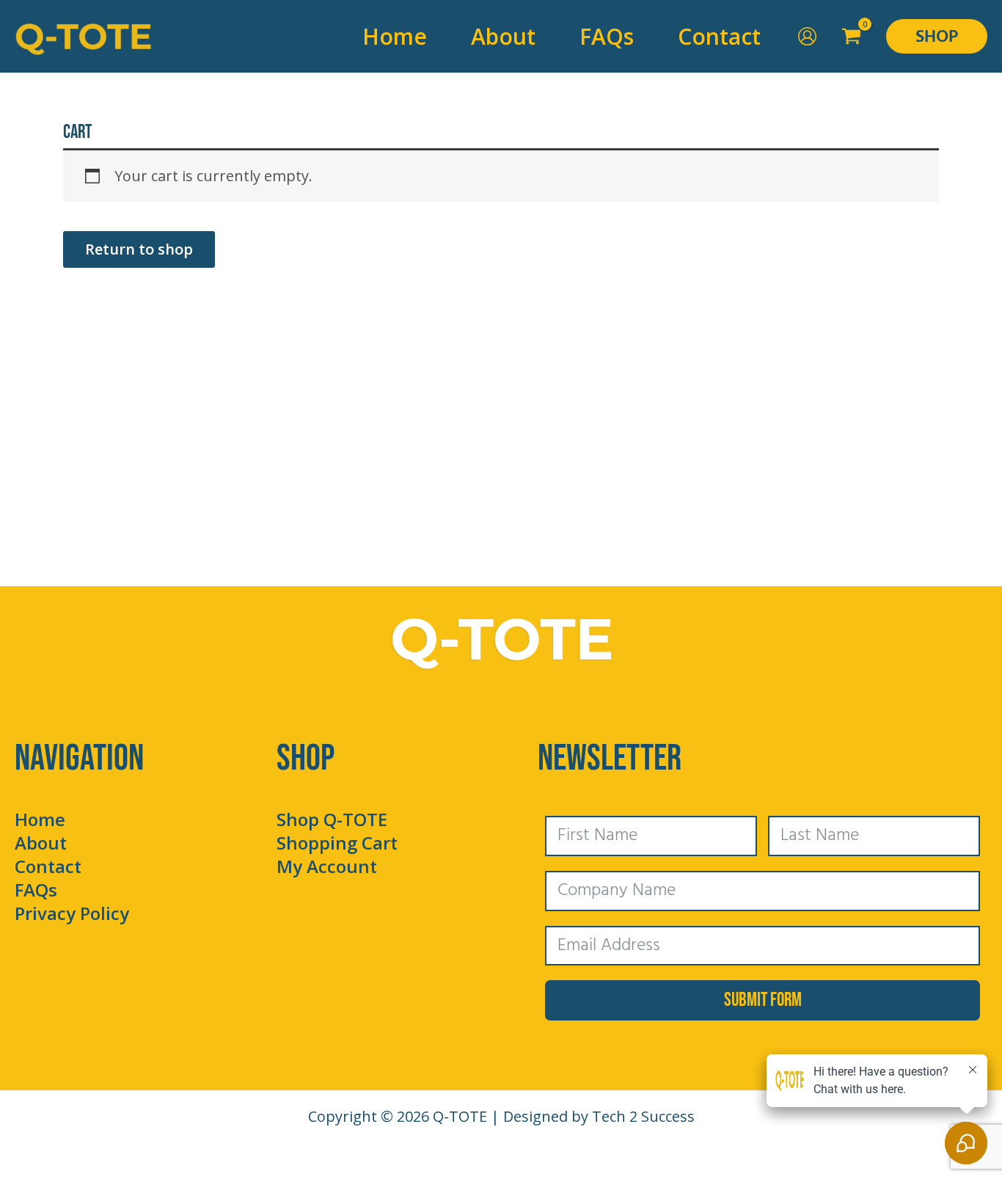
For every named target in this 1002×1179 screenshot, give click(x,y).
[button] (936, 36)
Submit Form (763, 1000)
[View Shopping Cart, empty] (851, 36)
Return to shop (139, 249)
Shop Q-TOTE (332, 819)
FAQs (36, 889)
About (41, 843)
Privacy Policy (72, 913)
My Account (327, 866)
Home (40, 819)
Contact (48, 866)
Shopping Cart (337, 843)
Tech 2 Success (643, 1116)
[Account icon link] (807, 36)
